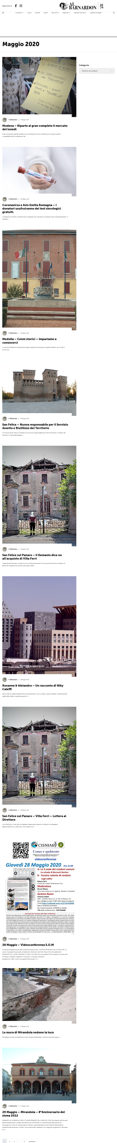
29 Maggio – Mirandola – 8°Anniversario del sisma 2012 (33, 1113)
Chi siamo (18, 13)
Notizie (37, 13)
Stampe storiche (79, 13)
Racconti (54, 13)
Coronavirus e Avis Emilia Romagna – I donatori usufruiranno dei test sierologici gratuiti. (31, 208)
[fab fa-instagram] (20, 6)
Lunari (29, 13)
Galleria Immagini (95, 13)
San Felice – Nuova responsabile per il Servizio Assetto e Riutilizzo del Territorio (35, 426)
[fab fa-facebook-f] (15, 6)
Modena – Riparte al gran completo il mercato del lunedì (34, 127)
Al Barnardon (13, 119)
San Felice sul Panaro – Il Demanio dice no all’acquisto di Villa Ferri (32, 556)
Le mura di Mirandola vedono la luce (28, 1032)
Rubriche (66, 13)
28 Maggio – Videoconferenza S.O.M (28, 945)
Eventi (46, 13)
